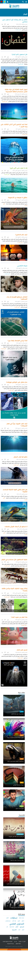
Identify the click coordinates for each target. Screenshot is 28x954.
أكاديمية (14, 930)
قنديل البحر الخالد (22, 650)
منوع (22, 782)
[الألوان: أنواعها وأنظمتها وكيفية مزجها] (14, 736)
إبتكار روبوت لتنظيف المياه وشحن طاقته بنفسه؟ (14, 589)
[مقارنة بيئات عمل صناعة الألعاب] (14, 712)
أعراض (23, 930)
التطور (23, 921)
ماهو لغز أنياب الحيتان (20, 457)
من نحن (15, 941)
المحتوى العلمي (16, 924)
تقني (22, 711)
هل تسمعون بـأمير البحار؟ (19, 54)
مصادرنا (20, 941)
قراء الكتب (14, 921)
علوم (22, 735)
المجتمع (22, 927)
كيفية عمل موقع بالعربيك (7, 941)
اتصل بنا (23, 941)
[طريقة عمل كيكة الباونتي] (14, 783)
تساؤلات (13, 918)
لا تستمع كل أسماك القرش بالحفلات (16, 526)
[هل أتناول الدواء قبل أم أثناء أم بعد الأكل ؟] (14, 882)
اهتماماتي (1, 1)
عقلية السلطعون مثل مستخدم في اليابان (14, 559)
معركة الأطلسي (22, 265)
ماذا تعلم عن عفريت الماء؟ (19, 617)
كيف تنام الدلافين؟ (21, 234)
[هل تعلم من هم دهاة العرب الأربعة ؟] (14, 835)
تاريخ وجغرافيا (20, 834)
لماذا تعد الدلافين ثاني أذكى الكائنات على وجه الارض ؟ (14, 125)
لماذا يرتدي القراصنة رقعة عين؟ (17, 340)
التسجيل (7, 1)
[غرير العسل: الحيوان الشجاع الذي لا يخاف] (14, 760)
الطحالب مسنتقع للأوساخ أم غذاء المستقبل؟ (17, 298)
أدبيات (21, 858)
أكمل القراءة (18, 30)
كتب (7, 927)
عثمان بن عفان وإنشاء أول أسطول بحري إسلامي (14, 20)
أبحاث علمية (12, 927)
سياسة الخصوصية (10, 943)
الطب (19, 930)
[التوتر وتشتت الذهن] (14, 807)
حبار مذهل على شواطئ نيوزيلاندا (16, 382)
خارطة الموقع (18, 943)
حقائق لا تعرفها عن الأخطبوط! (17, 197)
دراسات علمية (21, 918)
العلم (17, 927)
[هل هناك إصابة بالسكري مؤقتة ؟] (14, 906)
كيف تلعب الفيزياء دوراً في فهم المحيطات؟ (17, 424)
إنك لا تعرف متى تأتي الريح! (18, 168)
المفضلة (4, 1)
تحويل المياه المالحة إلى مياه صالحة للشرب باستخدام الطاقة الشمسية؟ (16, 90)
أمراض (7, 918)
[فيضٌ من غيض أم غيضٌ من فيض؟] (14, 859)
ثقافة (22, 806)
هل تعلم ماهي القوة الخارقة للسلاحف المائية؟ (15, 490)
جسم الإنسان (8, 921)
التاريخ (19, 921)
